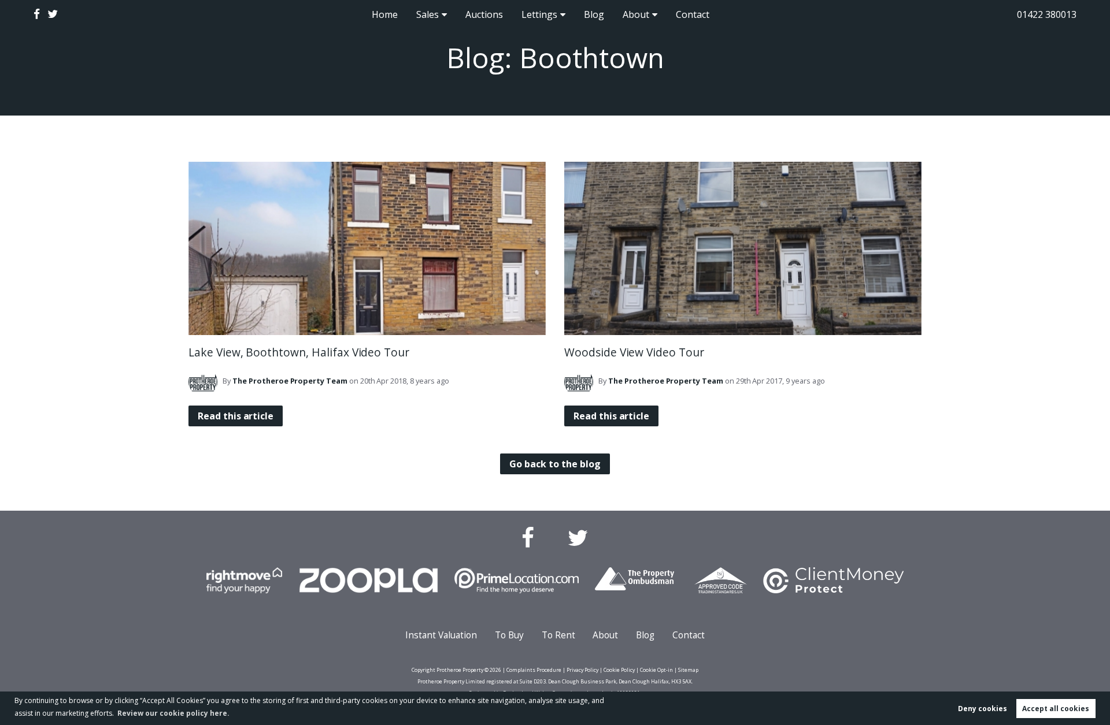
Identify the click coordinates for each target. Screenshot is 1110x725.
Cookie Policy (619, 670)
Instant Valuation (441, 635)
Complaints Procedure (533, 670)
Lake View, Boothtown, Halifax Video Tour (298, 352)
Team (289, 380)
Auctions (484, 14)
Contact (692, 14)
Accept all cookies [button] (1055, 708)
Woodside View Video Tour (634, 352)
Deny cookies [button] (982, 708)
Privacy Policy (582, 670)
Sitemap (688, 670)
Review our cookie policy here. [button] (173, 713)
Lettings (539, 14)
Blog (594, 14)
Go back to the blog (554, 464)
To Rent (558, 635)
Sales (427, 14)
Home (385, 14)
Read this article (235, 416)
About (636, 14)
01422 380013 (1046, 14)
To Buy (509, 635)
